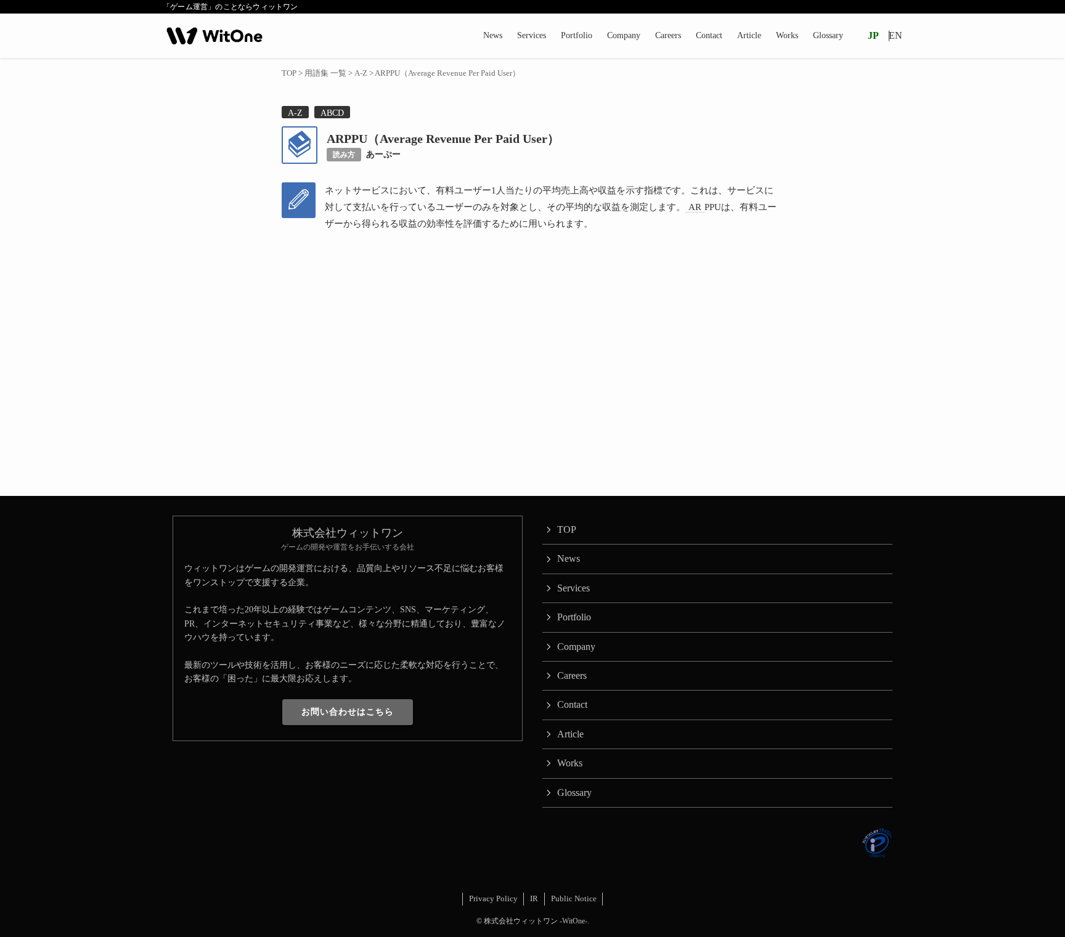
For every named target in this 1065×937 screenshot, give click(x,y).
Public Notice (574, 898)
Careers (572, 675)
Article (570, 734)
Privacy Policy (493, 898)
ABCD (332, 113)
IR (534, 898)
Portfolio (574, 617)
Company (576, 646)
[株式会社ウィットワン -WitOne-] (214, 35)
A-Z (295, 113)
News (568, 558)
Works (569, 763)
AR (694, 207)
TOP (566, 529)
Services (573, 588)
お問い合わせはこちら (347, 711)
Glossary (574, 792)
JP (873, 35)
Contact (572, 704)
